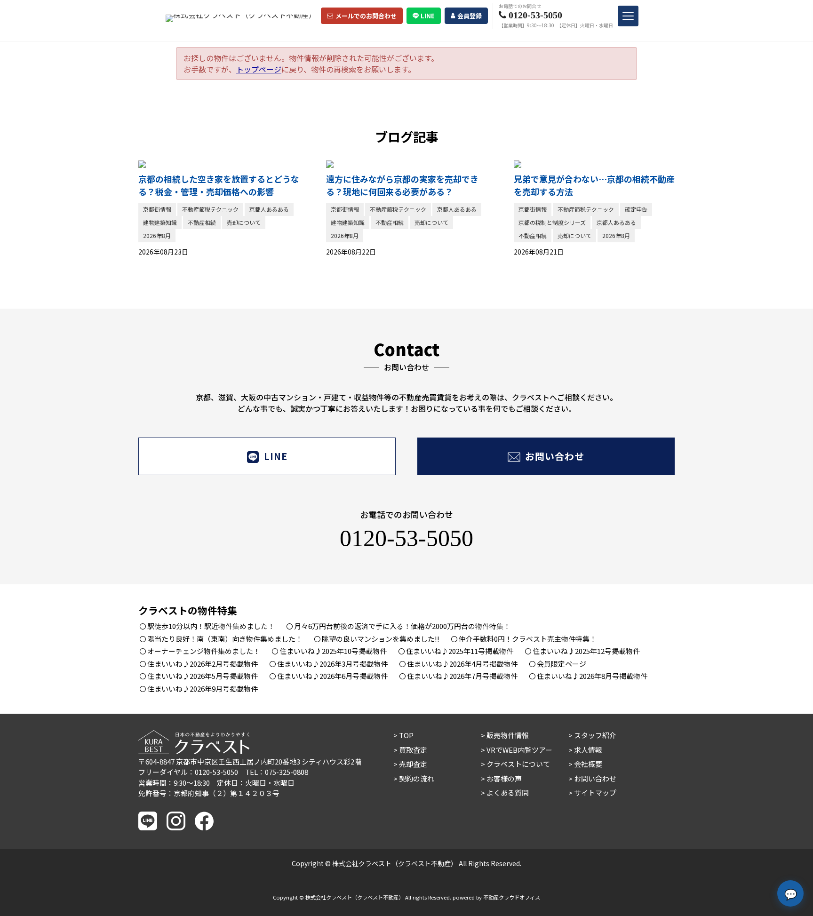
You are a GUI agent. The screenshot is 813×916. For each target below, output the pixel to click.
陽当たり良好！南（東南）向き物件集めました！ (225, 639)
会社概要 (588, 764)
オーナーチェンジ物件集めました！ (203, 651)
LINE (428, 15)
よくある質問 (507, 792)
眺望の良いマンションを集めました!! (380, 639)
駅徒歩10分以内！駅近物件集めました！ (211, 626)
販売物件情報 (507, 735)
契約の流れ (416, 778)
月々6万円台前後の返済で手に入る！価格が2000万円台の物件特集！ (402, 626)
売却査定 (413, 764)
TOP (406, 735)
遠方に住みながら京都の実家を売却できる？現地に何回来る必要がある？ (402, 185)
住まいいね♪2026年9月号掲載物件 (202, 688)
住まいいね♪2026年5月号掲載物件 (202, 676)
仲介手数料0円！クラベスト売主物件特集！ (528, 639)
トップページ (258, 69)
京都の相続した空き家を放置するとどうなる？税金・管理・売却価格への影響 (218, 185)
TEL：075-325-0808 (276, 772)
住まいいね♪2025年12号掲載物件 (586, 651)
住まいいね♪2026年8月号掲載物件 (592, 676)
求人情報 (588, 750)
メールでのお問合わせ (366, 15)
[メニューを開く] (628, 16)
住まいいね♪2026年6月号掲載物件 (332, 676)
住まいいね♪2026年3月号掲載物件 (332, 664)
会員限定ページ (561, 664)
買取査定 (413, 750)
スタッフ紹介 (595, 735)
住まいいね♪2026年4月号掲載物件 (462, 664)
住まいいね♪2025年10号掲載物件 (333, 651)
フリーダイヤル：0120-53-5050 (188, 772)
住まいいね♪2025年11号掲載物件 (459, 651)
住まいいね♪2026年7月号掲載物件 (462, 676)
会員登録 (469, 15)
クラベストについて (518, 764)
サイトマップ (595, 792)
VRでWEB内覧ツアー (519, 750)
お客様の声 (504, 778)
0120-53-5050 (406, 538)
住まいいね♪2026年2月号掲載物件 (202, 664)
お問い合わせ (554, 456)
